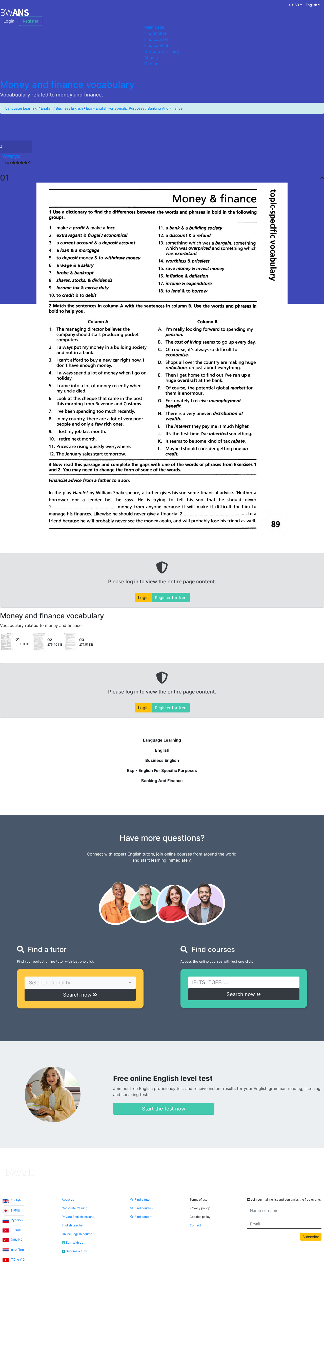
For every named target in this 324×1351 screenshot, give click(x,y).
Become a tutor (75, 1251)
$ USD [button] (294, 5)
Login (9, 21)
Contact (152, 63)
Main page (154, 27)
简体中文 (16, 1240)
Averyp (12, 156)
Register (30, 21)
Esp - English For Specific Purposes (115, 108)
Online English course (77, 1234)
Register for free (170, 597)
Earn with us (73, 1242)
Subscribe (310, 1237)
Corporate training (162, 51)
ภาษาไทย (17, 1249)
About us (152, 57)
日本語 (15, 1210)
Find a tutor (155, 33)
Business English (69, 108)
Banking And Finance (165, 108)
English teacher (73, 1225)
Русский (16, 1220)
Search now (78, 995)
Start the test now (163, 1109)
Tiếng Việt (17, 1259)
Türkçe (15, 1230)
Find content (156, 45)
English (46, 108)
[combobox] (80, 983)
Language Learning (21, 108)
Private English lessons (78, 1217)
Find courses (156, 39)
